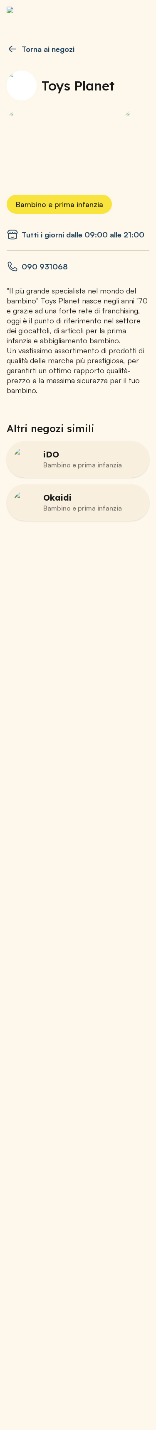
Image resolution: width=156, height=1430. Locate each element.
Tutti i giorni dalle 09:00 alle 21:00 (83, 234)
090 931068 (45, 266)
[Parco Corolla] (48, 15)
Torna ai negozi (48, 49)
